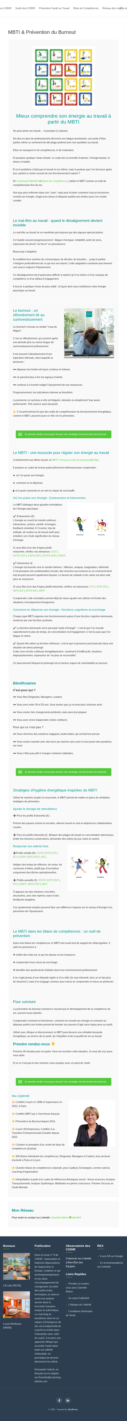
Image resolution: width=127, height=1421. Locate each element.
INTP (28, 590)
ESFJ (24, 555)
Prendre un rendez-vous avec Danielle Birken (78, 1287)
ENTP (46, 555)
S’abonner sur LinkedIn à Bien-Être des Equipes (78, 1262)
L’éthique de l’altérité (79, 1304)
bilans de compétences (54, 181)
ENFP (62, 555)
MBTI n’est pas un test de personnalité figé (75, 460)
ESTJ (55, 551)
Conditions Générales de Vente (79, 1313)
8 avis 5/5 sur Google (111, 1256)
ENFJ (54, 555)
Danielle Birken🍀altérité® (66, 1217)
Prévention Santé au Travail (54, 8)
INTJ (22, 590)
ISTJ (92, 586)
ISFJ (105, 586)
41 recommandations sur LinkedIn (110, 1264)
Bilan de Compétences (86, 8)
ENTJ (39, 555)
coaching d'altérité (28, 181)
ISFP (15, 590)
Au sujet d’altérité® (78, 1298)
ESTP (16, 555)
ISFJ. (44, 857)
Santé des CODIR (25, 8)
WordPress (73, 1409)
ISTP (99, 586)
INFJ (35, 590)
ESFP (31, 555)
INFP (42, 590)
